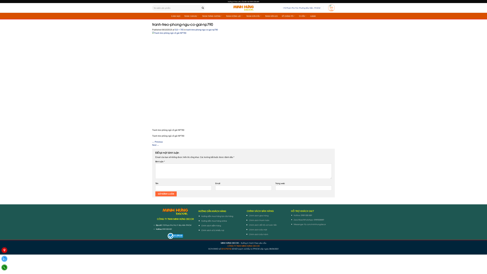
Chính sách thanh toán (259, 220)
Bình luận (160, 161)
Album (313, 16)
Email (217, 183)
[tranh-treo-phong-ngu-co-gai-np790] (184, 80)
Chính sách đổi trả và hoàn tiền (263, 225)
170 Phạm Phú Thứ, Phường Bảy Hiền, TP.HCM (301, 8)
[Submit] (203, 7)
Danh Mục (175, 16)
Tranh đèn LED (271, 16)
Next (155, 145)
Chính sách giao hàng (258, 215)
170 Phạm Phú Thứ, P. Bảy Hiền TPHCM (176, 225)
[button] (331, 8)
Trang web (280, 183)
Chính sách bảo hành (258, 234)
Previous (157, 142)
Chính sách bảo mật (258, 229)
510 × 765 (179, 30)
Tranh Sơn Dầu (253, 16)
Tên (156, 183)
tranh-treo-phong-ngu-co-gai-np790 (202, 30)
